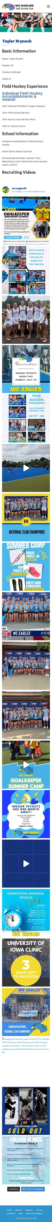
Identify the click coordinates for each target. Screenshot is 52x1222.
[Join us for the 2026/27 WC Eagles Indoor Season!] (26, 369)
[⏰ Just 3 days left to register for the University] (26, 962)
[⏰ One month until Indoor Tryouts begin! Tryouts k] (26, 814)
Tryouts (39, 1210)
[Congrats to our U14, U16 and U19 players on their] (26, 1012)
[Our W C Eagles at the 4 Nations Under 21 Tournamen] (26, 320)
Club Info (18, 1210)
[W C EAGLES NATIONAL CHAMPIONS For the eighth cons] (26, 517)
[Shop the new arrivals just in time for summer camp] (26, 567)
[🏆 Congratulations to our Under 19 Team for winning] (26, 616)
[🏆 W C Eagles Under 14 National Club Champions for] (26, 715)
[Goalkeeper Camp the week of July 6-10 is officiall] (26, 1111)
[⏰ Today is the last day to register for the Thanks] (26, 913)
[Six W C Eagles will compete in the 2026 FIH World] (26, 270)
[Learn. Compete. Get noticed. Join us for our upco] (26, 1160)
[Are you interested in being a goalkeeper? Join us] (26, 221)
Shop (21, 1213)
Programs (29, 1210)
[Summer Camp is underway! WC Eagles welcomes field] (26, 468)
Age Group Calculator (34, 1213)
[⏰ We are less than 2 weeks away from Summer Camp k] (26, 765)
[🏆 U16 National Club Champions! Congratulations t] (26, 666)
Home (9, 1210)
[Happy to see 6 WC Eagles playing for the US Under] (26, 418)
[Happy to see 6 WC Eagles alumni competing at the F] (26, 864)
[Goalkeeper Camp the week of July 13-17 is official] (26, 1061)
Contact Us (11, 1213)
